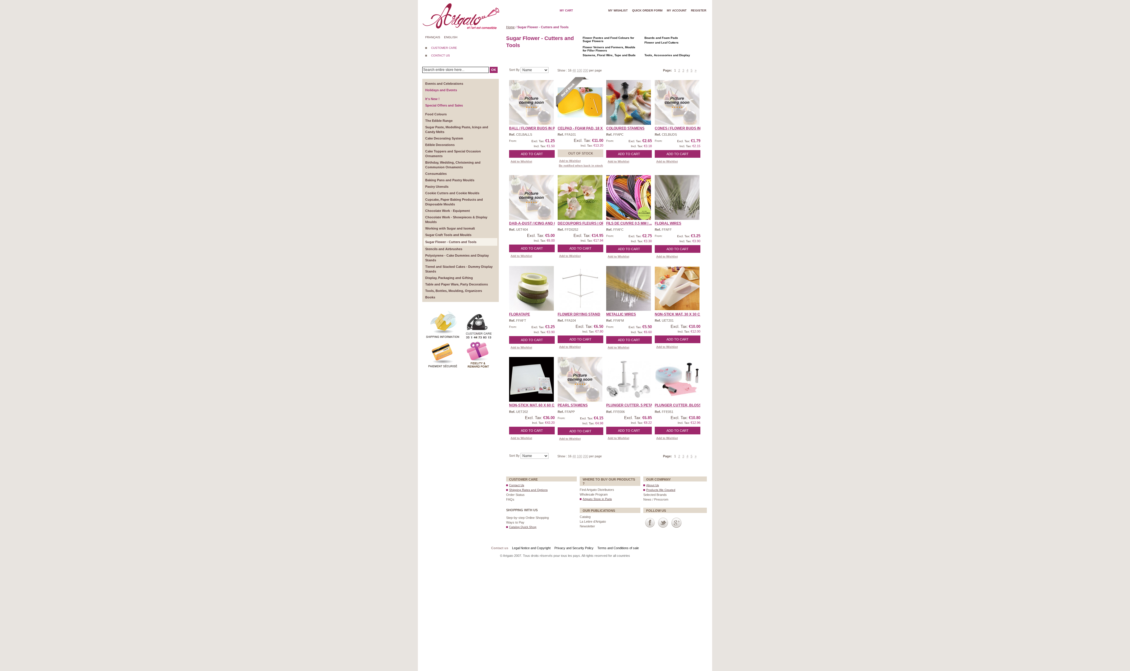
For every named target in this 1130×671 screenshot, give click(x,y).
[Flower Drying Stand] (580, 288)
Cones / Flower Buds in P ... (681, 128)
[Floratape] (531, 288)
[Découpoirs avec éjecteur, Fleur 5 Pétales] (628, 379)
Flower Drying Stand (579, 314)
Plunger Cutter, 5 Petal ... (632, 405)
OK (493, 70)
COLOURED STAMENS (625, 128)
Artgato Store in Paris (597, 499)
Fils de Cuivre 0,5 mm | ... (629, 223)
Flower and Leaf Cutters (661, 42)
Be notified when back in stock (581, 165)
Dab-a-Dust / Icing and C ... (534, 223)
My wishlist (618, 10)
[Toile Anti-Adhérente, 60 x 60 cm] (531, 379)
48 (574, 70)
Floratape (519, 314)
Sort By (515, 70)
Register (698, 10)
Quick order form (647, 10)
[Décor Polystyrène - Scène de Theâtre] (531, 102)
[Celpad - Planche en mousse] (580, 102)
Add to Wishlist (521, 161)
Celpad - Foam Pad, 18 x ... (582, 128)
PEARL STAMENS (573, 405)
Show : (562, 70)
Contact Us (516, 485)
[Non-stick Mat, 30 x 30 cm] (677, 288)
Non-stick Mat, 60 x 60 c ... (533, 405)
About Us (652, 485)
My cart (566, 10)
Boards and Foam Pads (661, 37)
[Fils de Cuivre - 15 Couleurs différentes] (628, 197)
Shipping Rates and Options (528, 489)
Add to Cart (532, 154)
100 (579, 70)
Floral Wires (668, 223)
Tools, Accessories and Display (667, 55)
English (450, 37)
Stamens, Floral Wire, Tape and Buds (609, 55)
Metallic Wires (621, 314)
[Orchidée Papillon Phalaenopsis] (580, 197)
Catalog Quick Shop (522, 527)
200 (585, 70)
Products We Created (660, 489)
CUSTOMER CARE (444, 47)
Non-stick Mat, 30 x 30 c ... (679, 314)
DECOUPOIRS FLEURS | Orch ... (585, 223)
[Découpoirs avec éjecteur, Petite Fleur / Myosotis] (677, 379)
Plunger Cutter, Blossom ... (682, 405)
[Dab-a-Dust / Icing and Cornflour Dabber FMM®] (531, 197)
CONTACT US (440, 55)
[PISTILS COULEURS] (628, 102)
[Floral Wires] (677, 197)
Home (510, 27)
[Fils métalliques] (628, 288)
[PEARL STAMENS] (580, 379)
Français (432, 37)
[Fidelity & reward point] (478, 342)
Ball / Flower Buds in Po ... (535, 128)
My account (677, 10)
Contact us (499, 548)
